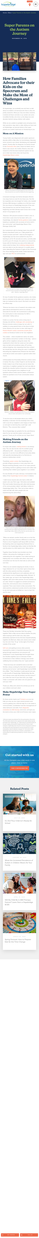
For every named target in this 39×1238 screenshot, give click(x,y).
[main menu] (35, 4)
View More (19, 812)
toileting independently (27, 245)
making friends (21, 446)
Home (5, 13)
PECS (13, 253)
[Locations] (30, 4)
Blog (9, 13)
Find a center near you (19, 768)
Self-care (5, 648)
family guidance (23, 220)
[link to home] (8, 5)
